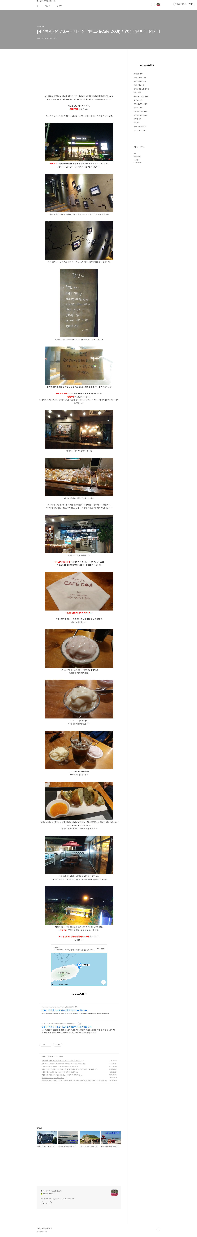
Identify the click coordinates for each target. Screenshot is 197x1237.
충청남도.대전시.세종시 (141, 96)
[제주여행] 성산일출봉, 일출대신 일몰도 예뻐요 (58, 1072)
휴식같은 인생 (138, 74)
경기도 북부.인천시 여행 (141, 89)
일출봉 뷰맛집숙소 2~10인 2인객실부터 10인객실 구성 (67, 1027)
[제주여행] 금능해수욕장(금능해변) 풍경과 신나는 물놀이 (62, 1063)
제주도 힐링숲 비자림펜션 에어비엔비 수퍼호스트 (64, 1010)
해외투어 (136, 123)
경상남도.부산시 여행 (140, 115)
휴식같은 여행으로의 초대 (46, 1)
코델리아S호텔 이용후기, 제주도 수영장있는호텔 (59, 1066)
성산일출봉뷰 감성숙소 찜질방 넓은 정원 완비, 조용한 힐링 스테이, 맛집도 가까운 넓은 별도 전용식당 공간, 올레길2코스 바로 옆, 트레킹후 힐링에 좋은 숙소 (78, 1031)
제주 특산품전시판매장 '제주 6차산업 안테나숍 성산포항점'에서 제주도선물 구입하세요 (73, 1081)
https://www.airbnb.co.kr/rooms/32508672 (58, 1007)
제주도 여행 (45, 1056)
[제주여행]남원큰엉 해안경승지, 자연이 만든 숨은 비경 (61, 1061)
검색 (153, 4)
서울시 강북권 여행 (140, 81)
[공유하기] (46, 1044)
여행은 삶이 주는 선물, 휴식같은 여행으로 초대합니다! (57, 1199)
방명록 (47, 6)
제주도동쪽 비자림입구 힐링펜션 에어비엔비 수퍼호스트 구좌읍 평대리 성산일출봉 (75, 1013)
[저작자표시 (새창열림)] (63, 1045)
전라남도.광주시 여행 (140, 104)
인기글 (142, 147)
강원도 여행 (137, 93)
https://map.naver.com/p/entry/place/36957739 (59, 1023)
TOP (158, 1229)
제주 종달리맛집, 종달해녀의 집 (53, 1078)
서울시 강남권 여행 (140, 78)
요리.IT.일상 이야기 (140, 130)
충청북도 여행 (138, 100)
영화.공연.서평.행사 (140, 126)
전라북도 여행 (138, 108)
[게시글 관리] (49, 1044)
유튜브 (59, 6)
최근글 (136, 147)
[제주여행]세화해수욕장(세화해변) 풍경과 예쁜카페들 (61, 1075)
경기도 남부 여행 (139, 85)
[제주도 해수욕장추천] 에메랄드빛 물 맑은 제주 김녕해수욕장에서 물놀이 (68, 1069)
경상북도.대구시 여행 (140, 111)
